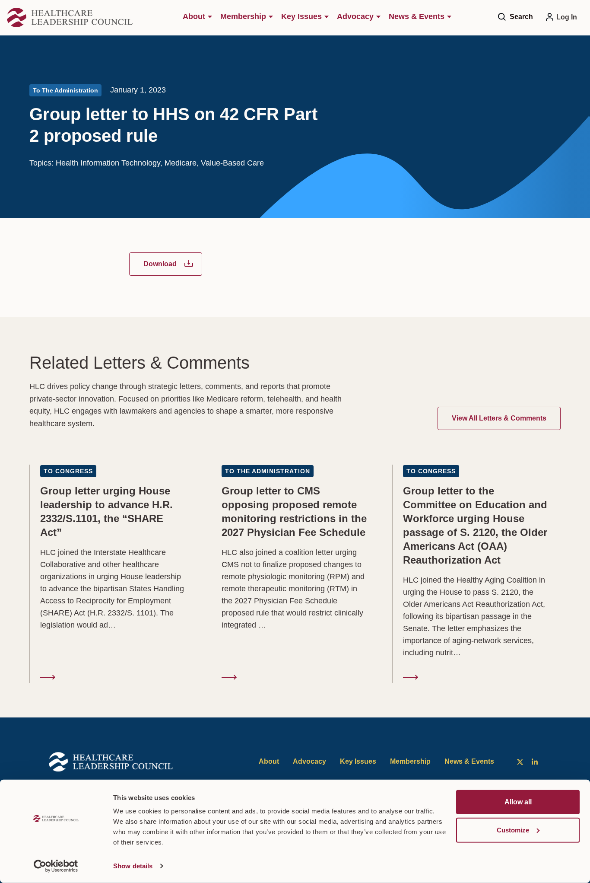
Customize (513, 829)
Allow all (518, 802)
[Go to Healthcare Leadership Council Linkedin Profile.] (534, 762)
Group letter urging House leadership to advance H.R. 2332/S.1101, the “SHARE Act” (114, 574)
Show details (132, 866)
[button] (522, 16)
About (269, 761)
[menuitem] (200, 17)
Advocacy (309, 761)
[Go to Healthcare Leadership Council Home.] (71, 17)
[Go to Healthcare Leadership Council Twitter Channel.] (519, 762)
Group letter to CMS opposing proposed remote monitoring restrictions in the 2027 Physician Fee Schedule (295, 574)
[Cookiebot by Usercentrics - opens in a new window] (56, 866)
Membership (410, 761)
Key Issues (358, 761)
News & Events (469, 761)
